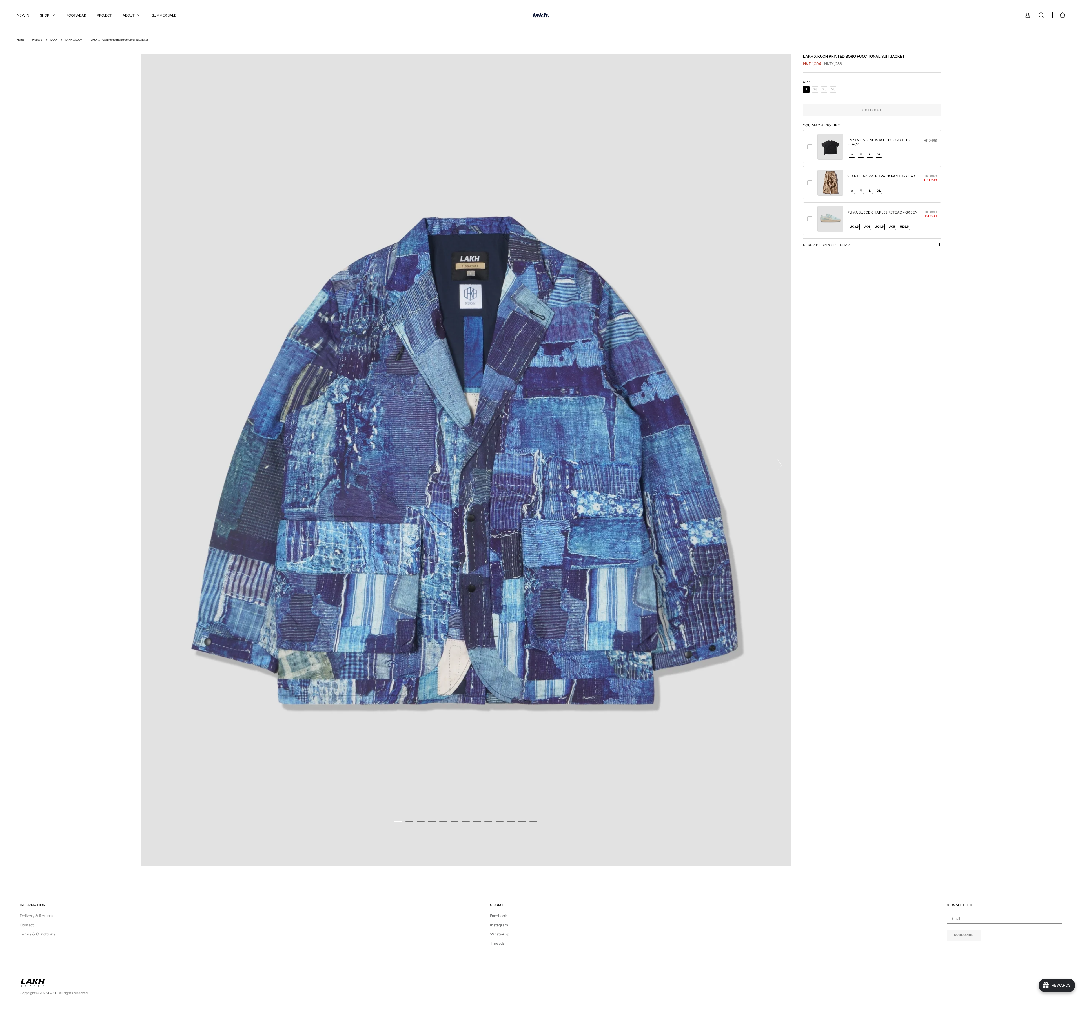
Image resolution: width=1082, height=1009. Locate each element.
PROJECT (104, 15)
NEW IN (23, 15)
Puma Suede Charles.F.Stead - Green (882, 212)
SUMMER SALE (164, 15)
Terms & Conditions (37, 934)
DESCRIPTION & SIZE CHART (827, 245)
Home (20, 39)
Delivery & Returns (36, 915)
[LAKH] (541, 15)
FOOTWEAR (76, 15)
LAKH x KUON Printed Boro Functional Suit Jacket (119, 39)
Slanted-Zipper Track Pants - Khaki (881, 176)
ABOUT (129, 15)
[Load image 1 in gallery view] (466, 460)
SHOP (44, 15)
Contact (27, 925)
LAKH (53, 39)
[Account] (1026, 15)
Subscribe (964, 935)
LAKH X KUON (74, 39)
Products (37, 39)
